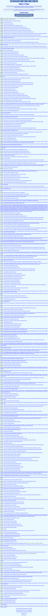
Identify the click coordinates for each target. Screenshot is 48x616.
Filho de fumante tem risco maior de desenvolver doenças (12, 20)
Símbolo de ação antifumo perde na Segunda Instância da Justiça (13, 25)
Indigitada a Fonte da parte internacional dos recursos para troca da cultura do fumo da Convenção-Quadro (19, 268)
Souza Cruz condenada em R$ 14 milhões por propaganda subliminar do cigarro (15, 149)
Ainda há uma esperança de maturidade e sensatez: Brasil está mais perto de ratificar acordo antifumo (18, 257)
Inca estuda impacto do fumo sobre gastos (10, 588)
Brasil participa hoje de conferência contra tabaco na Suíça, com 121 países (15, 174)
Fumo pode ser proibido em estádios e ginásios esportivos (12, 40)
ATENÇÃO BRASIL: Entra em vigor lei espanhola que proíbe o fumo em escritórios (16, 194)
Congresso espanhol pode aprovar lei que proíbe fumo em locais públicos (14, 275)
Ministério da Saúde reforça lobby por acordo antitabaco (12, 380)
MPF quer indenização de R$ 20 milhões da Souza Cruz (12, 465)
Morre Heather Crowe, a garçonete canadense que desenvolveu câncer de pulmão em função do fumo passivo (20, 98)
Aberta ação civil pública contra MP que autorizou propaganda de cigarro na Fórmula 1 (16, 591)
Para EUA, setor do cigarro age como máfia (10, 484)
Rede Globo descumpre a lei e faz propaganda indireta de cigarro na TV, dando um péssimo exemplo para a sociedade (21, 42)
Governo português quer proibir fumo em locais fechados (12, 126)
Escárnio (5, 528)
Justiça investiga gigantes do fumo (9, 190)
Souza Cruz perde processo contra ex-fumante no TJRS (12, 289)
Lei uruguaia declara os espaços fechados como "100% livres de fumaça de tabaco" (16, 156)
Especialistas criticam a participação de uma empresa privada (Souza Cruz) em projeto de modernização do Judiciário (21, 460)
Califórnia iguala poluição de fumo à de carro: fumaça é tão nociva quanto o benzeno (16, 177)
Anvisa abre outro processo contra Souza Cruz (10, 556)
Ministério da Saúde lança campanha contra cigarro (11, 578)
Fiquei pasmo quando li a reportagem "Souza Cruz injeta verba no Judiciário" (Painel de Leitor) (18, 458)
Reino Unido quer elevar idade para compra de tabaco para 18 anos (13, 220)
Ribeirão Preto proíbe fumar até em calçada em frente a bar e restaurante (14, 497)
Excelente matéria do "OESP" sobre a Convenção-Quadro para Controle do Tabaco (16, 297)
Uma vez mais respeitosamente (8, 118)
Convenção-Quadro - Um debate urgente (10, 286)
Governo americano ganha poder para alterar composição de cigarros (14, 501)
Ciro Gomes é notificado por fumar (9, 519)
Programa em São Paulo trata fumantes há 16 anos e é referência (13, 85)
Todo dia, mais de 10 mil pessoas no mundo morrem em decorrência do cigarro (15, 320)
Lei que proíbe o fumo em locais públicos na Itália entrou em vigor (13, 436)
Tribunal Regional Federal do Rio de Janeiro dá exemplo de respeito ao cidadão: (23, 406)
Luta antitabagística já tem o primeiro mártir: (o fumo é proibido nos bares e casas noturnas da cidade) (24, 576)
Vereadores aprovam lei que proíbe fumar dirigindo (11, 87)
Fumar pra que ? (24, 614)
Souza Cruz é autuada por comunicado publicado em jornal (12, 524)
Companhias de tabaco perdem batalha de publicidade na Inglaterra (13, 466)
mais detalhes (13, 155)
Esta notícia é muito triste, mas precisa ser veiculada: (16, 362)
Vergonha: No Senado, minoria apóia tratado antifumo (12, 281)
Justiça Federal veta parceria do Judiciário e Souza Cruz (12, 175)
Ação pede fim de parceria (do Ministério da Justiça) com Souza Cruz (14, 409)
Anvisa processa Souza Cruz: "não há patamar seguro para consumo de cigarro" (15, 562)
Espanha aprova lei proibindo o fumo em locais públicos (12, 212)
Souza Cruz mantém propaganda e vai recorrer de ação (12, 455)
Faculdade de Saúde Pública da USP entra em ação (11, 395)
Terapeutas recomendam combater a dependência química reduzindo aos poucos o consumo (17, 101)
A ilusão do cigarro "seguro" (8, 22)
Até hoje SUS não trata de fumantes (9, 423)
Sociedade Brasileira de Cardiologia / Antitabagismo (24, 611)
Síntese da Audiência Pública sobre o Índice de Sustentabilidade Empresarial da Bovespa (17, 224)
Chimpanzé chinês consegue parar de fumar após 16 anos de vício (13, 278)
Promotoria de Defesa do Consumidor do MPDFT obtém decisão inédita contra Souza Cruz (17, 152)
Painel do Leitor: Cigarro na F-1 (8, 168)
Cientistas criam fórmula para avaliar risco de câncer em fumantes (13, 593)
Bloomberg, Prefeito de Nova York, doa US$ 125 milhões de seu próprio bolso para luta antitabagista (18, 31)
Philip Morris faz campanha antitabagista (10, 548)
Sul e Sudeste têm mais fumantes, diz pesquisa (10, 90)
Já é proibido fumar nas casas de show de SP (10, 541)
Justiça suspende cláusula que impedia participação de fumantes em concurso (15, 182)
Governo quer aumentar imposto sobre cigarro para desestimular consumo (14, 543)
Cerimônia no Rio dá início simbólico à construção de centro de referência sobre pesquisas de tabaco (18, 84)
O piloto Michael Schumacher (8, 133)
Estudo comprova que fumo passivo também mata (11, 53)
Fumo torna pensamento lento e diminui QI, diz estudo (12, 267)
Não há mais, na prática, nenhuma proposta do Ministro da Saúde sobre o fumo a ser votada (17, 581)
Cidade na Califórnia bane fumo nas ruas (10, 138)
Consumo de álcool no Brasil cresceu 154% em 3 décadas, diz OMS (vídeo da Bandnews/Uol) (18, 180)
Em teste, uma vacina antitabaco (8, 50)
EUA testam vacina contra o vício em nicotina (10, 72)
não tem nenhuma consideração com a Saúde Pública (20, 133)
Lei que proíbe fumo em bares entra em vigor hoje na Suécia (12, 365)
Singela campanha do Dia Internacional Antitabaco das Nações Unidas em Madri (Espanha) (17, 379)
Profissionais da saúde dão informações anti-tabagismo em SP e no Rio (14, 93)
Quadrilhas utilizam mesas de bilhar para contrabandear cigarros (13, 341)
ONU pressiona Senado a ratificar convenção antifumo (12, 279)
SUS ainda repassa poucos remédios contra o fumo (11, 51)
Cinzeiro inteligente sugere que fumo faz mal (10, 412)
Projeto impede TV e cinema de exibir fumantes (11, 393)
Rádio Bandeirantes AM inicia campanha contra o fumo (12, 570)
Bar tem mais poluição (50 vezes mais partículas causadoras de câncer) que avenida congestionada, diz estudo (20, 481)
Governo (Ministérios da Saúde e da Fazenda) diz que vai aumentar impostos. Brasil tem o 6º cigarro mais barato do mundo (22, 590)
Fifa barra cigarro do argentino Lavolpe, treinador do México (13, 69)
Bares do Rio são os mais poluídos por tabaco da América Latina (13, 309)
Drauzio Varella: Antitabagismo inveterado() (24, 263)
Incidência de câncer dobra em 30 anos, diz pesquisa (11, 400)
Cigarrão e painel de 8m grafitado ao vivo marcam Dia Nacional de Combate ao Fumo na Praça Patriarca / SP (20, 307)
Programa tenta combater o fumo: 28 (9, 183)
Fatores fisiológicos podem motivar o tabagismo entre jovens (12, 323)
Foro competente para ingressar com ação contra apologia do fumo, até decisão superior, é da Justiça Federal (20, 439)
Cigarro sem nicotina (7, 596)
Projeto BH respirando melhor (8, 322)
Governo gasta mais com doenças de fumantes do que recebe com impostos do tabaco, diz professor (18, 82)
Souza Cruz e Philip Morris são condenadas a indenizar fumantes (13, 525)
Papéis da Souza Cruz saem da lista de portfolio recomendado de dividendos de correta (16, 151)
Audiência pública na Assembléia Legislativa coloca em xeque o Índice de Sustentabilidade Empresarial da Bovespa (21, 229)
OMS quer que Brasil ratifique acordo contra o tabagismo (12, 421)
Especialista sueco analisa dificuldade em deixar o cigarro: (24, 243)
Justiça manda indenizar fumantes (9, 537)
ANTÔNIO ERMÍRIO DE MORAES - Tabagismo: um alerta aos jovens (14, 509)
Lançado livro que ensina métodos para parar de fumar (12, 493)
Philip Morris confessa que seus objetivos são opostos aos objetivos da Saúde (15, 574)
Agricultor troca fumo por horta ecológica (10, 496)
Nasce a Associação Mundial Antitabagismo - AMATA (12, 338)
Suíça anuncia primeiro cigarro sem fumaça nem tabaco (12, 326)
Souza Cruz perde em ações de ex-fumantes (10, 508)
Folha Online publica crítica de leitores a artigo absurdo (12, 427)
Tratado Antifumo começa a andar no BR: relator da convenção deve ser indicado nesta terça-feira (18, 372)
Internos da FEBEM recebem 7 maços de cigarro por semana (13, 124)
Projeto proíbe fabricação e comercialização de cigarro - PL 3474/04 (14, 503)
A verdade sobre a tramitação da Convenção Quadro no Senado (13, 441)
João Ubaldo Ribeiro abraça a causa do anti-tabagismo (12, 506)
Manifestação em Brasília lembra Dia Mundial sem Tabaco (12, 79)
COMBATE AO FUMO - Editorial (9, 511)
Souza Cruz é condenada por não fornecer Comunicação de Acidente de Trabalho (16, 95)
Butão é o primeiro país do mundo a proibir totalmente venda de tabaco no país (15, 438)
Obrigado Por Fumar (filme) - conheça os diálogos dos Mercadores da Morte (15, 27)
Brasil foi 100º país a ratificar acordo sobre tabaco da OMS (12, 245)
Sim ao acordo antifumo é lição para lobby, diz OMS (11, 250)
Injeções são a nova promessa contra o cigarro (10, 336)
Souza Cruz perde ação (7, 158)
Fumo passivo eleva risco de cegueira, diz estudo (11, 198)
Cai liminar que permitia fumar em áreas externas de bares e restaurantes (14, 123)
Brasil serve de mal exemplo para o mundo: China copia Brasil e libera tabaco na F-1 (16, 482)
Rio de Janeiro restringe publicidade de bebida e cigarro (12, 533)
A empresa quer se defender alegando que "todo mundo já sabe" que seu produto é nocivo (30, 508)
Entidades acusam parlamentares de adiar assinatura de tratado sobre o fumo (15, 295)
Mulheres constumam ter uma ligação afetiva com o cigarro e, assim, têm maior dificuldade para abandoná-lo (20, 136)
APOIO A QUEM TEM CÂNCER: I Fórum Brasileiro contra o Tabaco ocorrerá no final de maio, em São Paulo (20, 108)
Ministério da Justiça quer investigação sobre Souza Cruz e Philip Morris (14, 192)
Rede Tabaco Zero (24, 613)
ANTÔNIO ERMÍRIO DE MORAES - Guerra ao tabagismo (13, 64)
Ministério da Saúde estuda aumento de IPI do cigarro (8, 516)
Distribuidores (6, 187)
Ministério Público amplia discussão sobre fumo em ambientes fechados (14, 70)
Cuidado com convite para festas (10, 558)
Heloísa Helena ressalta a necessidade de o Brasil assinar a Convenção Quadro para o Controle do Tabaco (19, 270)
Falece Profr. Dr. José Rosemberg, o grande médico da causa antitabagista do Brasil (18, 226)
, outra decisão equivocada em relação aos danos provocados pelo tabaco (23, 118)
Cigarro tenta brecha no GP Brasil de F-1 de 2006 (11, 172)
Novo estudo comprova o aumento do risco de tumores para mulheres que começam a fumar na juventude (19, 61)
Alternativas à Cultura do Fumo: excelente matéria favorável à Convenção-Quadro (16, 287)
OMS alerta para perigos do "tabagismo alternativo (11, 92)
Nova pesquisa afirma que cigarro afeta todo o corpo (11, 517)
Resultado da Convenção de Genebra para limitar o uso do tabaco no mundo (15, 594)
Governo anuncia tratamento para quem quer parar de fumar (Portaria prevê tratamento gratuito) (18, 514)
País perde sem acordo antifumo (8, 431)
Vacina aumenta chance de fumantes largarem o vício (11, 386)
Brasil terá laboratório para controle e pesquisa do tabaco (12, 81)
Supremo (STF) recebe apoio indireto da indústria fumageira (12, 463)
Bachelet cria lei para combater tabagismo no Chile (11, 110)
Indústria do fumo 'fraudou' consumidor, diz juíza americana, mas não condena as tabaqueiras (17, 30)
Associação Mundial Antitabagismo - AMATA (40, 18)
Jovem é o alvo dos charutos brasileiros (9, 555)
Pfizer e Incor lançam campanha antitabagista (10, 522)
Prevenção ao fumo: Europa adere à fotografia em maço (12, 563)
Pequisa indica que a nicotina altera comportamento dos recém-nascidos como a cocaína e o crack (18, 579)
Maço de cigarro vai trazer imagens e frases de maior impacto (13, 553)
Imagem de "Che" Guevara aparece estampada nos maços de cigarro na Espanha (15, 56)
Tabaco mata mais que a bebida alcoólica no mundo (11, 435)
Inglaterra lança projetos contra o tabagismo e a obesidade (12, 454)
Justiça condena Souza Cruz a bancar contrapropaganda (12, 468)
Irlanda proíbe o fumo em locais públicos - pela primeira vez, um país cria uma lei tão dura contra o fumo (19, 530)
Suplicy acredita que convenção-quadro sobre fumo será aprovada (13, 446)
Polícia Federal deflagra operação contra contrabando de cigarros (13, 214)
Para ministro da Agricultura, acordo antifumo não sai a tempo (13, 273)
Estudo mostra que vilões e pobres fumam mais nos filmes (12, 325)
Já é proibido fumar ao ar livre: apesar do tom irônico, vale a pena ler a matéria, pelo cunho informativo (19, 114)
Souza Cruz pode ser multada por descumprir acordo (11, 67)
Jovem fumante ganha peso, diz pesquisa (10, 396)
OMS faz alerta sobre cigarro (8, 547)
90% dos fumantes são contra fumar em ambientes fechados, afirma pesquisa (15, 491)
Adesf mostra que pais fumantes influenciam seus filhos (12, 107)
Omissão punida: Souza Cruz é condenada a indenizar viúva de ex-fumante (15, 550)
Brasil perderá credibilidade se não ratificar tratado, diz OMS (13, 276)
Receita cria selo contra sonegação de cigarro (10, 62)
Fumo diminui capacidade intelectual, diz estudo (11, 265)
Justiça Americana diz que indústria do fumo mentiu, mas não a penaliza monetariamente (17, 28)
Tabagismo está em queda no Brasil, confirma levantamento (25, 516)
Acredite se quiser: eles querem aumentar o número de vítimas (13, 479)
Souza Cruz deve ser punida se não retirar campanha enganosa (13, 565)
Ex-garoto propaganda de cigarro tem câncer (10, 139)
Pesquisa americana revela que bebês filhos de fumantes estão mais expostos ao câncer (16, 59)
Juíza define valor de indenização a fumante (10, 527)
